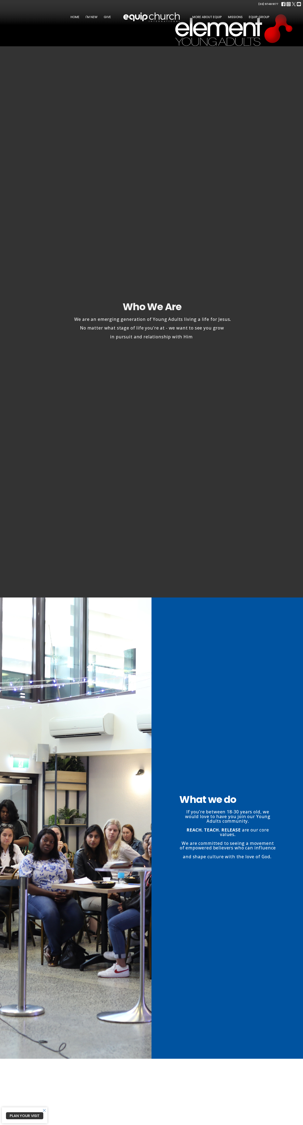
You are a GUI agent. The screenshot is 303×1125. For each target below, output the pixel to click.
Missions (235, 17)
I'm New (91, 17)
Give (107, 17)
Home (74, 17)
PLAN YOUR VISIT (25, 1115)
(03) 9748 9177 (268, 4)
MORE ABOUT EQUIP (207, 17)
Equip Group (259, 17)
